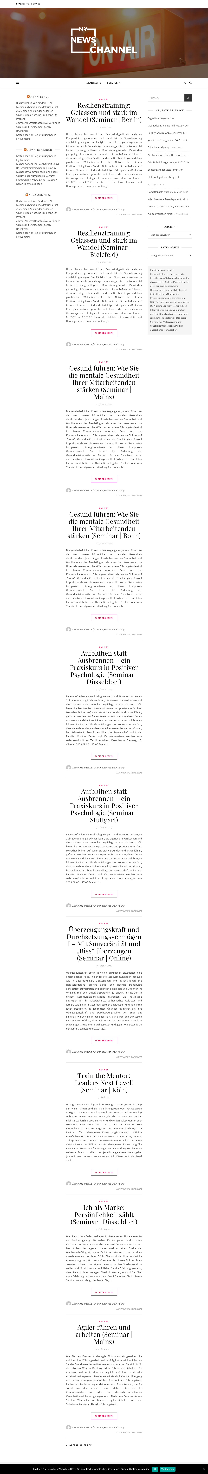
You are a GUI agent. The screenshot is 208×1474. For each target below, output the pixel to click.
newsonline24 (40, 194)
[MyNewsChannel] (104, 41)
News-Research (39, 149)
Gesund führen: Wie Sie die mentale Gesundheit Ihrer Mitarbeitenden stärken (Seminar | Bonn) (104, 525)
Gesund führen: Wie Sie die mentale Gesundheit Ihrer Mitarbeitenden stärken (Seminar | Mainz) (104, 382)
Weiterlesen (167, 1469)
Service (35, 4)
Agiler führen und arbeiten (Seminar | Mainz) (104, 1334)
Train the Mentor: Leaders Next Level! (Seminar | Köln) (104, 1082)
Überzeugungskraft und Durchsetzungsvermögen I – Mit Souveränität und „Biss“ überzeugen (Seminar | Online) (104, 943)
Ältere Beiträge (80, 1445)
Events (104, 99)
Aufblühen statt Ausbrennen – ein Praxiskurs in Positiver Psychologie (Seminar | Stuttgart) (104, 805)
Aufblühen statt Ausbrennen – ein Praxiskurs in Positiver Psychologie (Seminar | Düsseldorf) (104, 667)
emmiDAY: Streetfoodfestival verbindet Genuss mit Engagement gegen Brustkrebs (38, 126)
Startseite (22, 4)
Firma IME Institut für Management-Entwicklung (98, 209)
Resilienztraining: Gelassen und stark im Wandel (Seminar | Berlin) (104, 112)
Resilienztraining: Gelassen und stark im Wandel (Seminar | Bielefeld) (104, 243)
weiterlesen (104, 198)
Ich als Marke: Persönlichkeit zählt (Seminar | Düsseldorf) (104, 1214)
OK (154, 1469)
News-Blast (39, 96)
